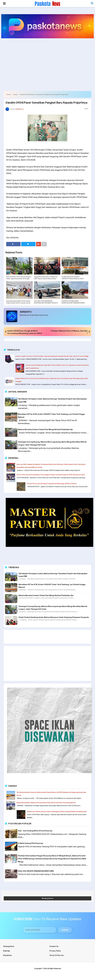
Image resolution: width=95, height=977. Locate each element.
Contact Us (53, 946)
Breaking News (47, 898)
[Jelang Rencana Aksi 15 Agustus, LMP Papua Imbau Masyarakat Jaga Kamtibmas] (47, 265)
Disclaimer (7, 955)
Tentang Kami (8, 946)
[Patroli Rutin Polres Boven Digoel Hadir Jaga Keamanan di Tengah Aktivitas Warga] (19, 265)
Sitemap (6, 951)
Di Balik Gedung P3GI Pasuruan (30, 843)
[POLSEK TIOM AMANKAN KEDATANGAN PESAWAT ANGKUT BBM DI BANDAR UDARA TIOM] (47, 290)
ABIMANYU (26, 312)
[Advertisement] (47, 59)
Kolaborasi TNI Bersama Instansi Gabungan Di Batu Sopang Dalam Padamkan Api (56, 811)
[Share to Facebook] (13, 244)
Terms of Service (56, 955)
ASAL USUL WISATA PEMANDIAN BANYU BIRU (36, 871)
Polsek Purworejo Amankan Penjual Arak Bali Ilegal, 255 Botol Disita (52, 483)
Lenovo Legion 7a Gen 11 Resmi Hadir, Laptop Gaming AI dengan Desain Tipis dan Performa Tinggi (51, 356)
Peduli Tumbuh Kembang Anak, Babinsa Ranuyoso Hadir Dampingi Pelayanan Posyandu (54, 617)
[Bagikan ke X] (28, 244)
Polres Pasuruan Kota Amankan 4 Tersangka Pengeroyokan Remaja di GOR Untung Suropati (50, 475)
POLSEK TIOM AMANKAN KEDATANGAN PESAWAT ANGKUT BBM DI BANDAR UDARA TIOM (46, 303)
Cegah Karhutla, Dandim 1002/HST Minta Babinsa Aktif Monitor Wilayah (73, 278)
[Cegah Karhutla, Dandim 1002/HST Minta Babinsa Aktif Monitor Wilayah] (75, 265)
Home (8, 94)
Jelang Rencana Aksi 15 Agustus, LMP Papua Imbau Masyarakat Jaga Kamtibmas (46, 278)
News (15, 94)
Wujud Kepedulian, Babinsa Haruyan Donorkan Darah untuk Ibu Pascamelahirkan (46, 802)
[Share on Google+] (38, 244)
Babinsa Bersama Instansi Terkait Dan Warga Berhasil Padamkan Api (45, 429)
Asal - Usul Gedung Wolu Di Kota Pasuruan (35, 831)
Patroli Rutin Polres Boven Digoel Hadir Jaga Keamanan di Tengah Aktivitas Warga (18, 278)
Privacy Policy (55, 951)
